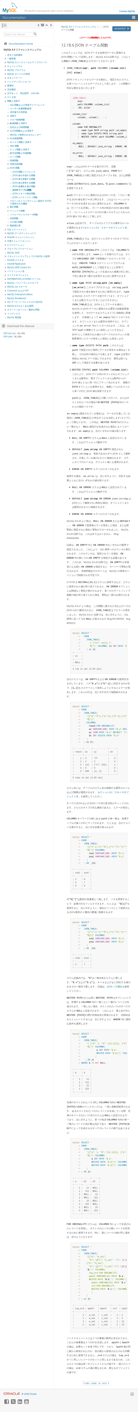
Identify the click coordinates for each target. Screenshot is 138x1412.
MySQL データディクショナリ (21, 233)
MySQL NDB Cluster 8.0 (19, 267)
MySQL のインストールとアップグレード (27, 62)
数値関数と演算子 (18, 123)
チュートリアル (14, 66)
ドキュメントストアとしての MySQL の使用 (28, 256)
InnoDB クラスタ (15, 260)
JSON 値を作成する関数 (24, 175)
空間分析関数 (16, 164)
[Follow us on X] (13, 1403)
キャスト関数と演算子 (20, 142)
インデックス (13, 313)
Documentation (14, 17)
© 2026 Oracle (29, 1393)
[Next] (51, 25)
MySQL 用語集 (14, 317)
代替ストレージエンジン (19, 240)
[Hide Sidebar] (4, 25)
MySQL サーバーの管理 (18, 73)
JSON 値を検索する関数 (24, 178)
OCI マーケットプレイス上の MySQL (25, 301)
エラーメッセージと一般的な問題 (23, 309)
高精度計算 (15, 225)
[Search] (35, 34)
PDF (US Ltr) (10, 333)
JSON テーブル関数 (22, 189)
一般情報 (11, 58)
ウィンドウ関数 (17, 210)
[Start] (42, 25)
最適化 (10, 85)
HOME (94, 1383)
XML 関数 (14, 145)
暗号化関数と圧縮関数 (20, 153)
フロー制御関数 (17, 119)
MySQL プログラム (16, 70)
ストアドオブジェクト (18, 275)
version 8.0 (120, 28)
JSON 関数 (15, 167)
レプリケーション (15, 244)
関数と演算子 (13, 100)
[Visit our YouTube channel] (26, 1403)
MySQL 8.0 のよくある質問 (20, 305)
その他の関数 (16, 221)
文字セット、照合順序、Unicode (23, 93)
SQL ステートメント (17, 229)
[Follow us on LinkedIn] (20, 1403)
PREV (87, 1383)
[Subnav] (5, 58)
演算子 (13, 115)
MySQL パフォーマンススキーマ (22, 282)
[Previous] (38, 25)
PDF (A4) (8, 336)
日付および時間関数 (19, 127)
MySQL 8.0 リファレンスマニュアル (78, 26)
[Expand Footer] (132, 1395)
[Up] (47, 25)
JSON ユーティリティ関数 (25, 197)
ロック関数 (15, 156)
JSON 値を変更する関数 (24, 182)
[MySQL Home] (10, 7)
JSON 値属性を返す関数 (24, 186)
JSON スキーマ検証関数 (24, 193)
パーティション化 (15, 271)
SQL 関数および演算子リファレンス (27, 104)
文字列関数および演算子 (22, 130)
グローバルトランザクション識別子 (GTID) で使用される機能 (30, 202)
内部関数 (14, 218)
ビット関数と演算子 (19, 149)
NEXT (104, 1383)
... (100, 26)
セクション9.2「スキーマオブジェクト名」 (106, 227)
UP (99, 1383)
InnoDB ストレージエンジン (20, 237)
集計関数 (14, 206)
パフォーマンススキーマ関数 (24, 214)
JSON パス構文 (114, 986)
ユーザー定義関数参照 (20, 108)
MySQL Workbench (16, 298)
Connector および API (17, 290)
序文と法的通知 (14, 54)
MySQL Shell (13, 252)
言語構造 (11, 89)
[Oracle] (12, 1393)
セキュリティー (14, 77)
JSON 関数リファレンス (24, 171)
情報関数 (14, 160)
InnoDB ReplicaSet (16, 263)
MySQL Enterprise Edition (20, 294)
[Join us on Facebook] (6, 1403)
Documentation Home (21, 43)
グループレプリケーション (20, 248)
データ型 (11, 97)
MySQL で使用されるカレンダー (25, 134)
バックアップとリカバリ (19, 81)
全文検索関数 (16, 138)
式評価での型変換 (18, 112)
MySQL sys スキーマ (17, 286)
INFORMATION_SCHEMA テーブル (24, 278)
